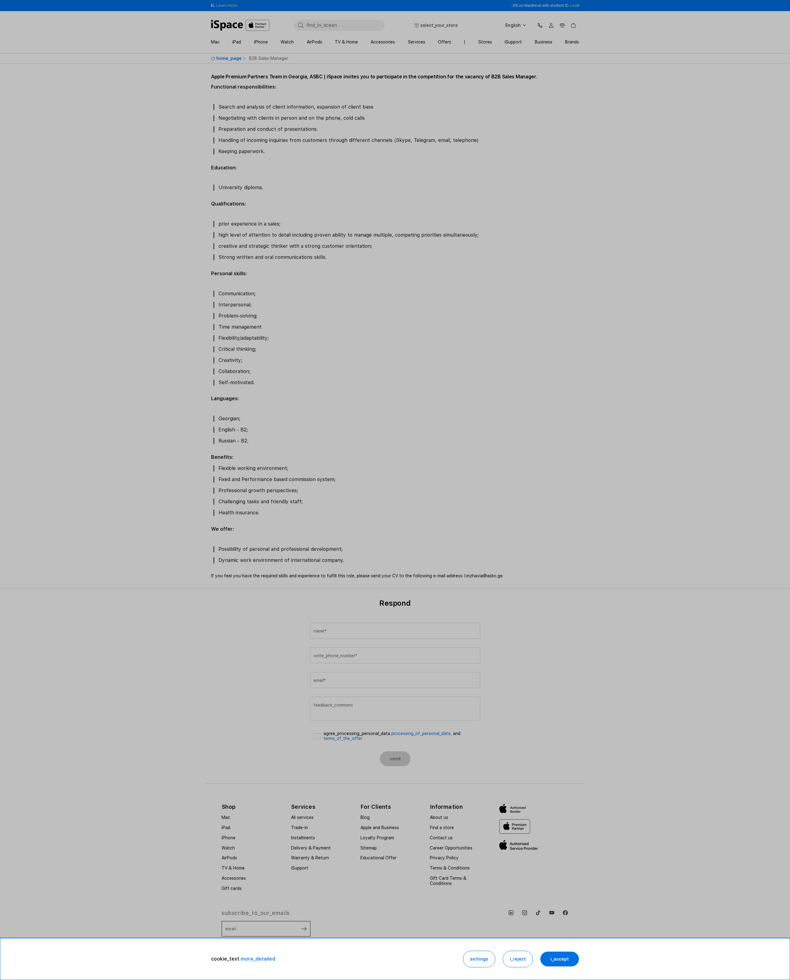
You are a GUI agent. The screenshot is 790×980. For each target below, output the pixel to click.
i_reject (518, 959)
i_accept (560, 959)
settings (479, 959)
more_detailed (258, 959)
